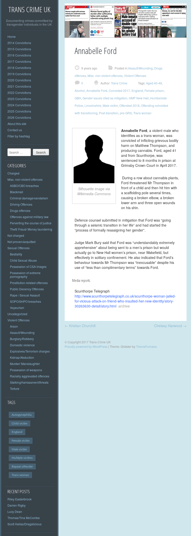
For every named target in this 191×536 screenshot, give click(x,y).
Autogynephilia (22, 414)
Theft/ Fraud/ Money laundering (31, 229)
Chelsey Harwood (170, 325)
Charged (13, 173)
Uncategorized (17, 314)
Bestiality (16, 254)
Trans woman (20, 475)
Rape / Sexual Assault (25, 295)
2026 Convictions (19, 117)
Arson (14, 326)
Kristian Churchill (80, 325)
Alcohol (80, 90)
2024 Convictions (19, 105)
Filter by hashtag (18, 136)
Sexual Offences (18, 248)
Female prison (154, 90)
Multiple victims (22, 457)
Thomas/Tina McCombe (23, 518)
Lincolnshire (93, 105)
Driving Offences (21, 204)
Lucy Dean (14, 511)
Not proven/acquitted (21, 241)
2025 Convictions (19, 111)
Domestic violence (22, 345)
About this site (16, 123)
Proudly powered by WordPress (86, 346)
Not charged (15, 235)
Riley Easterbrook (19, 499)
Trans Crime (118, 83)
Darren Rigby (16, 505)
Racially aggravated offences (29, 376)
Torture (14, 388)
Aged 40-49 (154, 83)
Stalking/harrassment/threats (29, 382)
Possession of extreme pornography (25, 275)
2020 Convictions (19, 80)
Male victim (19, 449)
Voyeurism (17, 307)
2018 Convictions (19, 67)
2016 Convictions (19, 55)
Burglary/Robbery (22, 339)
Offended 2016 (129, 105)
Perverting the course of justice (30, 223)
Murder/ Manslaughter (25, 363)
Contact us (14, 130)
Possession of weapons (26, 370)
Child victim (19, 423)
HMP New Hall (139, 98)
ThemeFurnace (146, 346)
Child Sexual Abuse (23, 260)
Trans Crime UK (29, 9)
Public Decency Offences (27, 289)
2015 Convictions (19, 49)
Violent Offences (18, 320)
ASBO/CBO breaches (24, 185)
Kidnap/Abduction (22, 357)
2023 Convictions (19, 99)
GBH (78, 98)
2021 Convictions (19, 86)
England (17, 431)
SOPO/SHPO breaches (25, 301)
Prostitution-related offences (29, 283)
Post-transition (108, 113)
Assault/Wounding (22, 332)
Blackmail (16, 192)
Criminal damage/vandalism (29, 198)
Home (11, 36)
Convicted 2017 (119, 90)
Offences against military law (29, 217)
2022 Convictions (19, 92)
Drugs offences (20, 210)
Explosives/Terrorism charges (30, 351)
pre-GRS (126, 113)
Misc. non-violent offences (25, 179)
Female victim (21, 440)
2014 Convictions (19, 43)
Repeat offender (22, 466)
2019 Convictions (19, 74)
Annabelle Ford (96, 90)
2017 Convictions (19, 61)
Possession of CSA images (28, 266)
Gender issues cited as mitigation (105, 98)
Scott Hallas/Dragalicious (24, 524)
